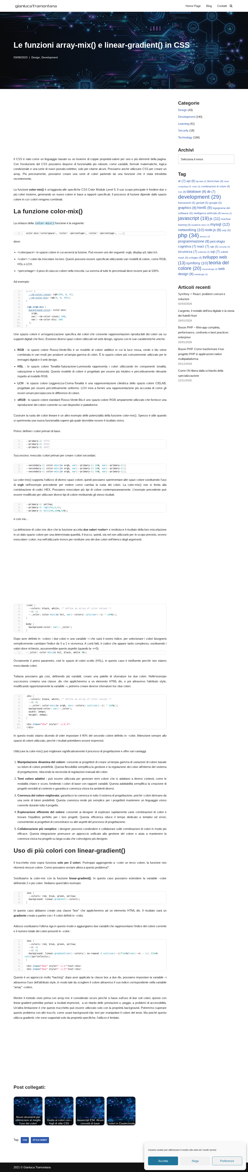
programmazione (193, 241)
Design (35, 57)
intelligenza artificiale (207, 213)
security (224, 247)
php (188, 235)
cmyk (196, 186)
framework (186, 202)
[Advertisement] (90, 128)
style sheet (40, 1140)
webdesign (201, 274)
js (215, 218)
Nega (195, 1161)
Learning (183, 123)
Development (49, 57)
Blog (209, 6)
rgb (214, 246)
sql (215, 252)
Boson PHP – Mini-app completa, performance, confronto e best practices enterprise (203, 332)
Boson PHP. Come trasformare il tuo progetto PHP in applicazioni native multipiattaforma (201, 353)
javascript (193, 218)
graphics (187, 208)
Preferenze (227, 1161)
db (211, 191)
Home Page (193, 6)
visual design (210, 269)
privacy (205, 236)
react (203, 246)
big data (201, 181)
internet (226, 213)
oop (226, 230)
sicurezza (187, 252)
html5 (204, 208)
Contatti (222, 6)
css (25, 1140)
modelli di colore (200, 225)
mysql (220, 224)
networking (191, 230)
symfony (197, 263)
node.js (213, 230)
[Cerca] (231, 5)
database (196, 191)
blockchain (215, 181)
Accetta (163, 1161)
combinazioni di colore (215, 186)
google (215, 202)
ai (182, 181)
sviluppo (195, 257)
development (199, 197)
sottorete (204, 252)
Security (183, 130)
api (190, 181)
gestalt (202, 202)
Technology (185, 137)
